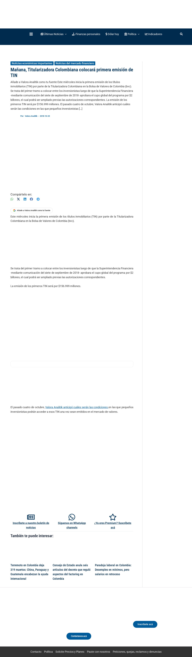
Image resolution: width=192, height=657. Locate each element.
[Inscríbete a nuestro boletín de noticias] (31, 517)
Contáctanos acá (79, 636)
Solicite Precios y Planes (70, 651)
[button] (53, 34)
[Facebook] (31, 199)
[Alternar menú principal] (31, 34)
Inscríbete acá (145, 624)
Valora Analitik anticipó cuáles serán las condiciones (76, 407)
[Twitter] (16, 622)
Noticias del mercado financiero (75, 63)
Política (48, 651)
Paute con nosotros (98, 651)
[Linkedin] (21, 622)
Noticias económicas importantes (32, 63)
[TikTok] (32, 622)
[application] (65, 34)
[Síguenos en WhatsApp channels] (72, 517)
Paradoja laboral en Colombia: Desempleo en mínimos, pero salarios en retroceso (113, 569)
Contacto (35, 651)
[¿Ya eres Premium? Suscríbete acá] (113, 517)
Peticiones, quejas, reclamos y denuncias (137, 651)
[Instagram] (27, 622)
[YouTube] (38, 622)
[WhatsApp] (11, 199)
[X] (18, 199)
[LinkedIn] (25, 199)
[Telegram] (38, 199)
